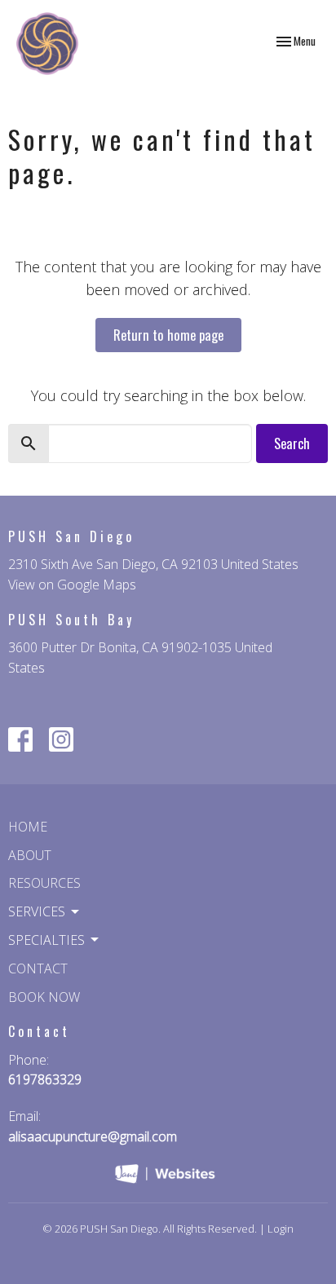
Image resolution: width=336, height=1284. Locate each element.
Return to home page (168, 334)
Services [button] (36, 911)
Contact (38, 968)
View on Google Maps (72, 584)
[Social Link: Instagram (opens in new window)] (61, 739)
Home (27, 827)
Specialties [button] (46, 940)
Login (280, 1228)
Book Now (44, 997)
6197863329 (45, 1079)
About (29, 855)
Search (292, 443)
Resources (44, 883)
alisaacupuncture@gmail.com (92, 1136)
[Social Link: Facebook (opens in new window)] (20, 739)
